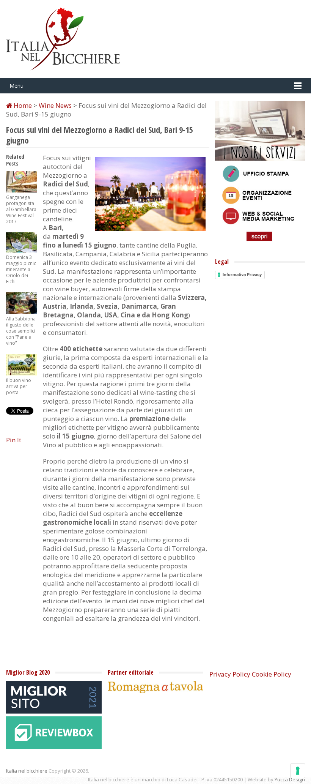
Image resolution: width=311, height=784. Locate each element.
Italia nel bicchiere (26, 770)
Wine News (55, 105)
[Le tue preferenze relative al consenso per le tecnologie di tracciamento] (298, 770)
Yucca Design (290, 779)
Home (22, 105)
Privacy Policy (229, 674)
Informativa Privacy (242, 274)
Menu (16, 85)
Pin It (13, 439)
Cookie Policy (271, 674)
